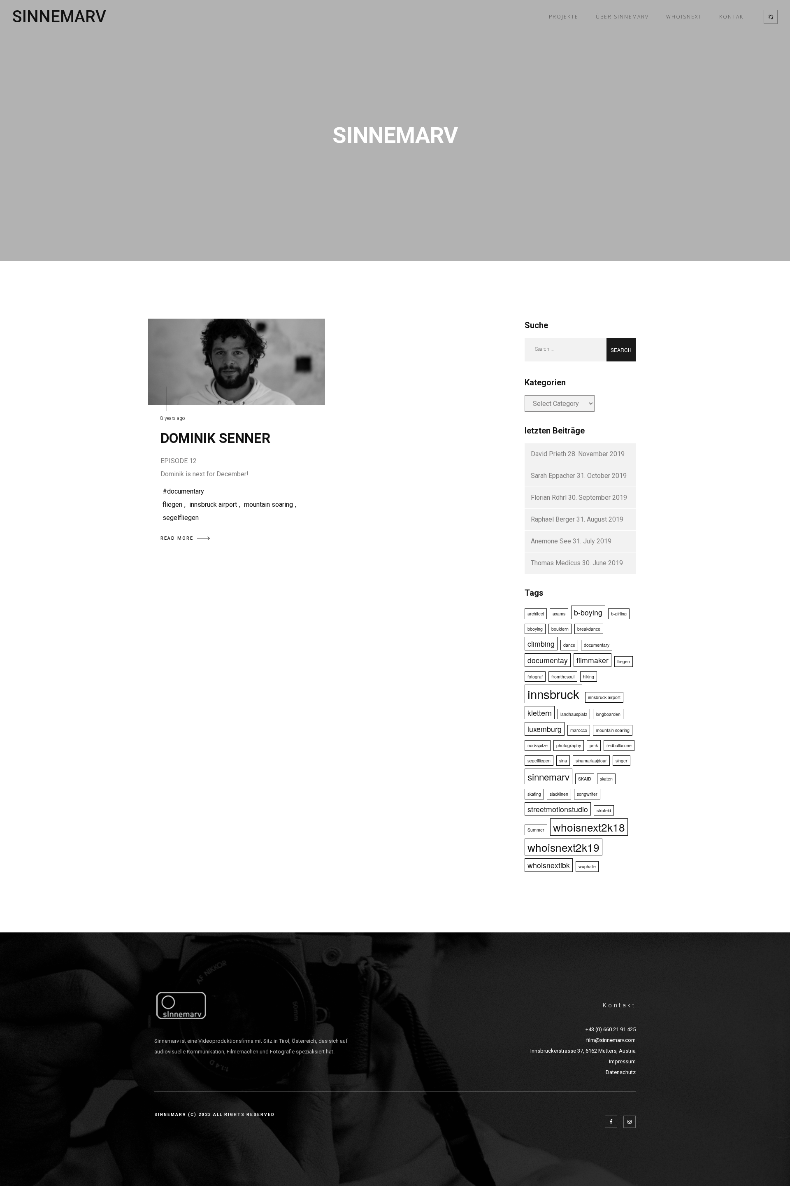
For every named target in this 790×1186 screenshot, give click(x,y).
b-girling (619, 613)
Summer (535, 830)
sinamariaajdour (591, 760)
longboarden (608, 714)
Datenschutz (621, 1072)
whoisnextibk (548, 865)
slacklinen (559, 794)
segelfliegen (181, 518)
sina (563, 760)
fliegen (172, 504)
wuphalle (587, 866)
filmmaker (592, 660)
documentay (547, 660)
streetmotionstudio (557, 809)
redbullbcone (619, 745)
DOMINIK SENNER (215, 438)
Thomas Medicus (556, 563)
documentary (596, 645)
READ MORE (176, 538)
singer (621, 760)
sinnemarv (548, 776)
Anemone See (551, 541)
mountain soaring (268, 504)
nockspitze (537, 745)
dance (569, 645)
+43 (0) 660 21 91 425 (611, 1029)
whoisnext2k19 (563, 847)
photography (568, 745)
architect (535, 613)
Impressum (622, 1061)
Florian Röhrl (549, 497)
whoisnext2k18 (589, 826)
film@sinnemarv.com (611, 1040)
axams (559, 613)
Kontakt (733, 16)
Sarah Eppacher (553, 476)
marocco (578, 730)
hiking (588, 676)
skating (534, 794)
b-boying (588, 612)
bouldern (560, 629)
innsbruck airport (213, 504)
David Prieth (548, 454)
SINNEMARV (59, 16)
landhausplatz (573, 714)
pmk (594, 745)
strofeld (604, 810)
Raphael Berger (553, 519)
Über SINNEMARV (622, 16)
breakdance (588, 629)
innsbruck (553, 693)
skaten (606, 779)
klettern (539, 713)
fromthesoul (562, 676)
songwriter (587, 794)
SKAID (584, 779)
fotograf (535, 676)
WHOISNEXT (684, 16)
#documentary (183, 491)
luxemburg (544, 729)
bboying (535, 629)
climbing (541, 643)
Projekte (564, 16)
